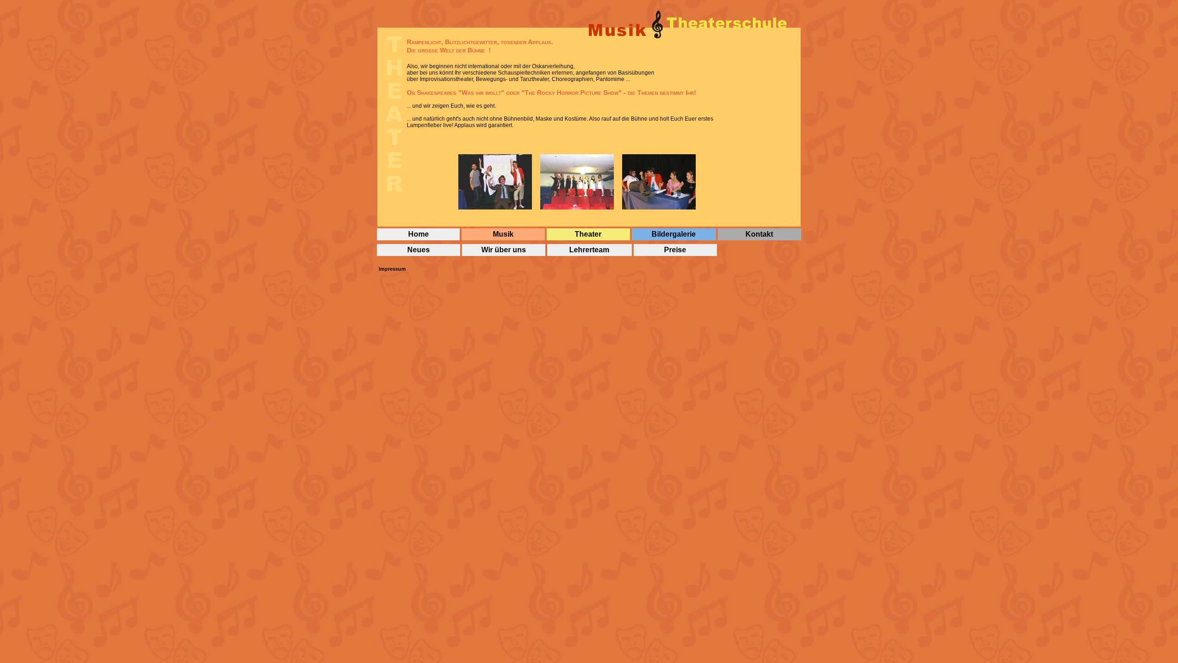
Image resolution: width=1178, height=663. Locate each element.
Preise (675, 250)
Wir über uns (503, 250)
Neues (418, 250)
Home (418, 234)
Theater (588, 234)
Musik (503, 234)
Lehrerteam (589, 250)
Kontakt (759, 234)
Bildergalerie (674, 234)
